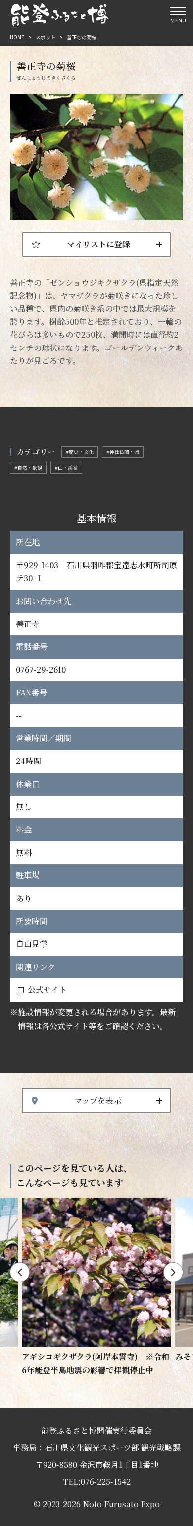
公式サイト (47, 989)
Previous (20, 1272)
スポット (45, 37)
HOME (17, 37)
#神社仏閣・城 (122, 451)
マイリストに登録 (98, 244)
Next (173, 1272)
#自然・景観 (28, 467)
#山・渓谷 (66, 467)
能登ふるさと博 (59, 14)
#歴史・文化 (80, 451)
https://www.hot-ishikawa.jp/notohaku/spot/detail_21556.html (96, 1287)
